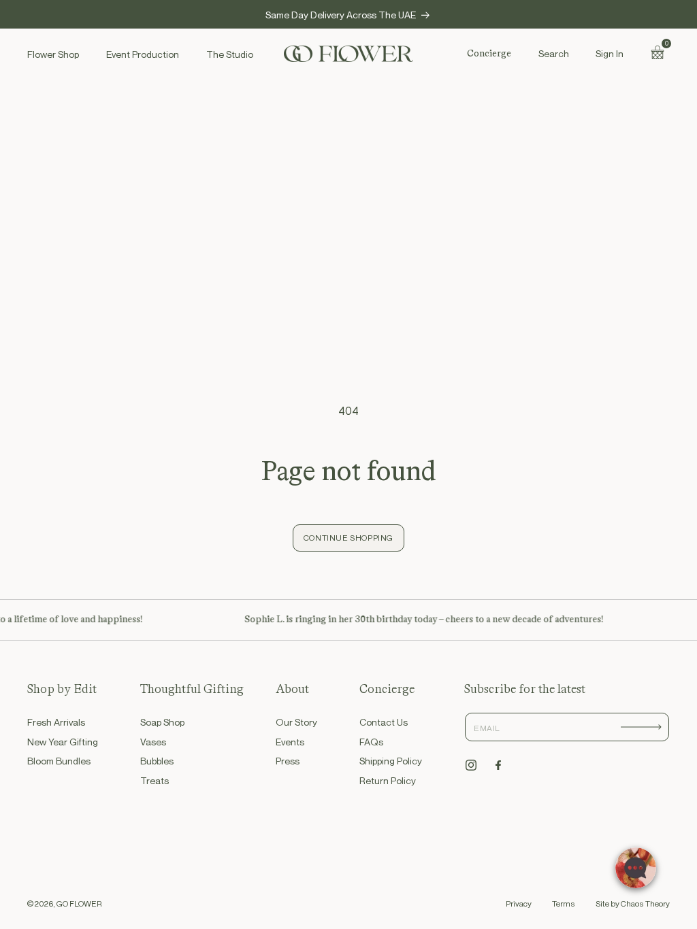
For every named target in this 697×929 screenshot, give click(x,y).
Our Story (296, 722)
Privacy (519, 904)
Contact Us (383, 722)
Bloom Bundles (59, 760)
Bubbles (157, 760)
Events (290, 741)
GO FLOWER (78, 903)
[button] (553, 54)
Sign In (609, 53)
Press (287, 760)
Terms (563, 904)
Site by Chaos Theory (633, 904)
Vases (153, 741)
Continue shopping (348, 538)
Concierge (489, 53)
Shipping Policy (390, 760)
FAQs (371, 741)
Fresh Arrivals (56, 722)
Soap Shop (162, 722)
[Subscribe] (641, 727)
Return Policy (387, 780)
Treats (154, 780)
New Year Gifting (62, 741)
